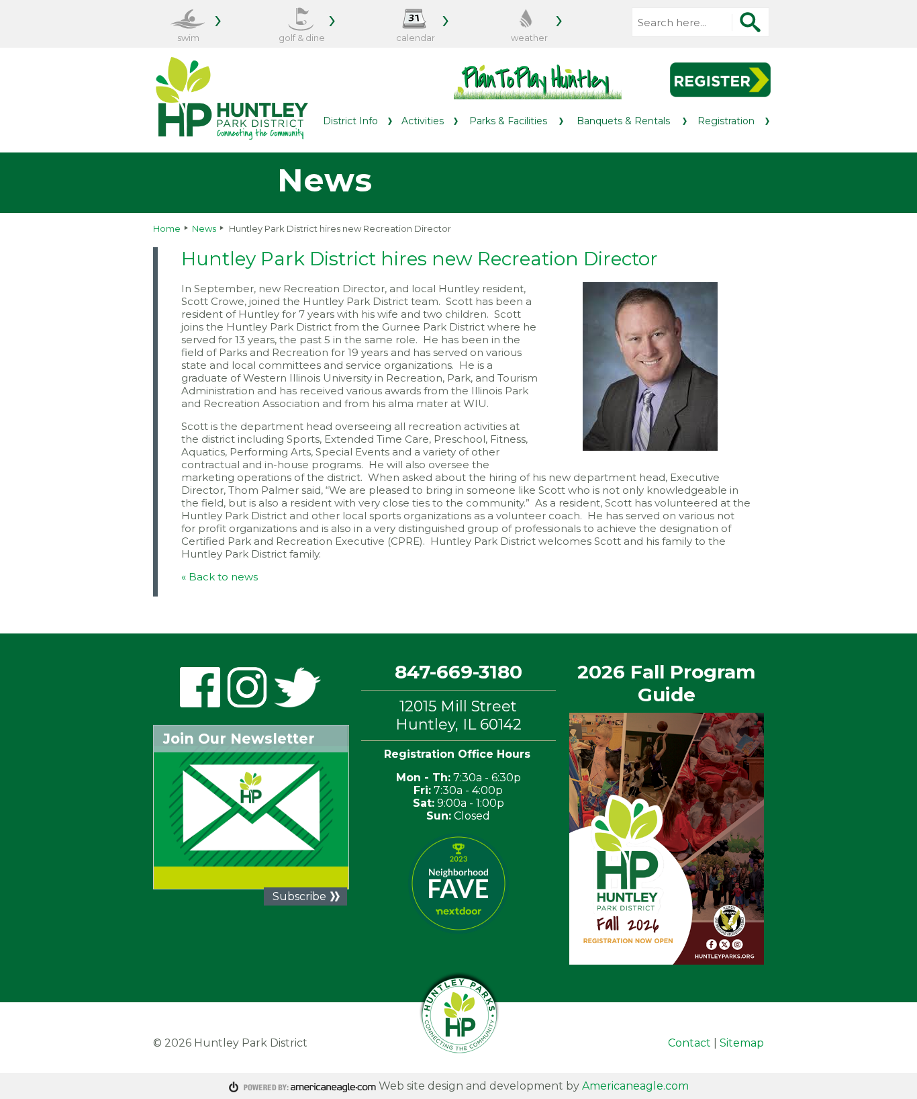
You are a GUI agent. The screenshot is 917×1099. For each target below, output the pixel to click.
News (204, 228)
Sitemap (742, 1043)
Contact (689, 1043)
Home (167, 228)
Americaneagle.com (635, 1086)
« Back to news (219, 576)
